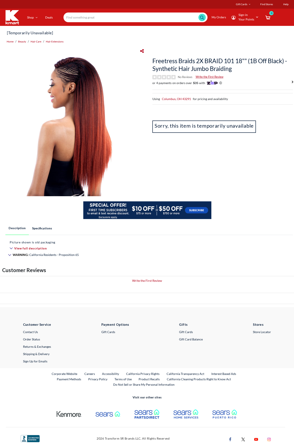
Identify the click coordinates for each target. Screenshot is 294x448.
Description (17, 228)
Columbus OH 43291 (176, 99)
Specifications (42, 228)
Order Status (31, 339)
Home (10, 41)
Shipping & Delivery (36, 354)
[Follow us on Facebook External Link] (230, 439)
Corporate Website (65, 374)
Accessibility (110, 374)
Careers (89, 374)
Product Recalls (149, 379)
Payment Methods (69, 379)
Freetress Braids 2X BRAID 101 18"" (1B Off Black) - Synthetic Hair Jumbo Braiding (219, 64)
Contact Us (30, 332)
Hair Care (36, 41)
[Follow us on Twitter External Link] (243, 439)
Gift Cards (108, 332)
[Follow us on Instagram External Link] (269, 439)
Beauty (22, 41)
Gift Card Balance (191, 339)
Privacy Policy (97, 379)
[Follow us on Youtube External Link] (256, 439)
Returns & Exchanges (37, 346)
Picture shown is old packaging (32, 242)
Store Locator (262, 332)
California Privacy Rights (142, 374)
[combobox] (135, 17)
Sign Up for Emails (35, 361)
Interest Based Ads (223, 374)
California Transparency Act (185, 374)
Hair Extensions (54, 41)
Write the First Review (209, 76)
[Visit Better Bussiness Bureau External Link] (30, 438)
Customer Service (37, 324)
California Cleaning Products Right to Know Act (199, 379)
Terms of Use (123, 379)
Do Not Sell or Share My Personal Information (144, 384)
